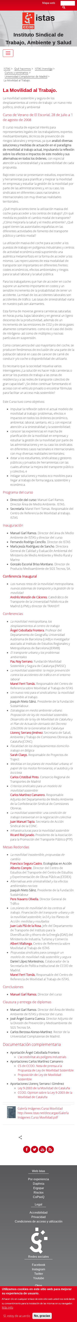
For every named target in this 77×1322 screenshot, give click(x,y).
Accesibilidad (38, 1212)
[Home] (38, 20)
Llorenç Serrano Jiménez (26, 733)
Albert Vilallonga (21, 944)
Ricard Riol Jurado (22, 835)
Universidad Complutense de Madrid (26, 76)
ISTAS (7, 68)
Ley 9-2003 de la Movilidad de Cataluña (44, 1088)
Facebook (38, 1264)
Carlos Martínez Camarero (27, 795)
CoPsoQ (38, 1197)
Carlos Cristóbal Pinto (24, 777)
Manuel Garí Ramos (23, 994)
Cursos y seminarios (16, 72)
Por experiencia (38, 1179)
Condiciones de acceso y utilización (38, 1221)
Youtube (38, 1278)
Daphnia (38, 1183)
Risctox (39, 1192)
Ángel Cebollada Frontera (27, 630)
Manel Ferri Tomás (22, 684)
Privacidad (38, 1217)
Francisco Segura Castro (26, 863)
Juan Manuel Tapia (22, 822)
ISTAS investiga (43, 68)
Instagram (38, 1269)
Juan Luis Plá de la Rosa (25, 926)
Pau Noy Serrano (21, 661)
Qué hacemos (22, 68)
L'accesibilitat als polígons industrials (42, 1057)
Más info (7, 1308)
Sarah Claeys (18, 755)
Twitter (38, 1273)
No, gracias (42, 1315)
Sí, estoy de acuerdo (16, 1316)
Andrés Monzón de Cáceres (28, 597)
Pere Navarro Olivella (24, 899)
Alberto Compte (21, 868)
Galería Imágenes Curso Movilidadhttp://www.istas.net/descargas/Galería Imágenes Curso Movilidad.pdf (43, 1112)
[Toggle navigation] (8, 53)
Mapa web (48, 2)
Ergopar (38, 1188)
